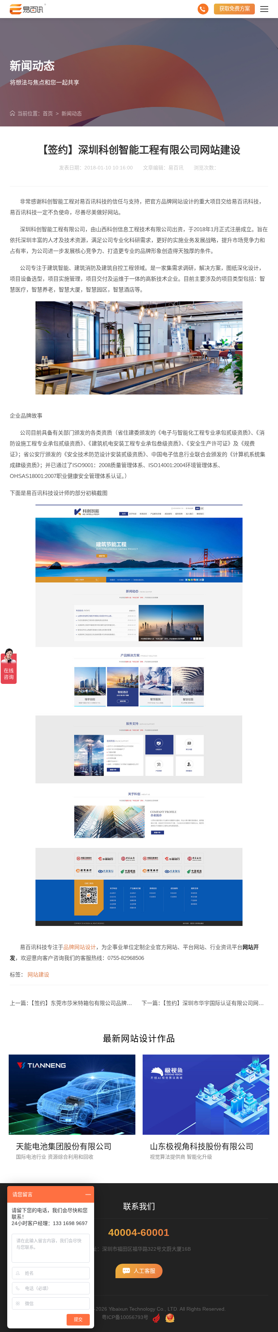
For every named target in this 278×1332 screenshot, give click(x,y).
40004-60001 (138, 1233)
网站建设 (38, 974)
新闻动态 (72, 113)
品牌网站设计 (79, 947)
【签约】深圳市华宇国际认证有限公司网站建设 (219, 1003)
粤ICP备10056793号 (125, 1317)
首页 (48, 113)
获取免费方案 (234, 9)
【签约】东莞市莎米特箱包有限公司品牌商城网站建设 (95, 1003)
